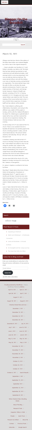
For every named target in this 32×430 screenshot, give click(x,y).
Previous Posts (22, 423)
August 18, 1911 (11, 301)
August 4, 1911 (24, 301)
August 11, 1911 (17, 297)
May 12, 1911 (12, 338)
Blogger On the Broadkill (16, 20)
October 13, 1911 (18, 361)
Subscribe (8, 272)
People (12, 416)
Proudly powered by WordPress (13, 284)
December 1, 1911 (18, 308)
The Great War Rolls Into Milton (17, 251)
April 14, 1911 (12, 289)
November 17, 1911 (17, 350)
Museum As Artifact (13, 419)
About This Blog (17, 404)
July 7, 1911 (12, 327)
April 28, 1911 (12, 293)
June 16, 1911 (23, 327)
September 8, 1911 (18, 395)
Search (23, 44)
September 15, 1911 (17, 380)
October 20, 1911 (18, 365)
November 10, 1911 (17, 346)
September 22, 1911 (17, 387)
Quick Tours (21, 416)
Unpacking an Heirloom (14, 231)
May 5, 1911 (23, 342)
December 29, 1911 (17, 319)
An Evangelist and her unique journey (18, 248)
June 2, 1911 (11, 331)
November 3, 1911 (18, 357)
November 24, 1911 (17, 353)
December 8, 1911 (12, 323)
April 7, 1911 (23, 293)
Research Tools (18, 408)
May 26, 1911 (12, 342)
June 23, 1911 (23, 331)
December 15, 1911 (17, 312)
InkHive (22, 287)
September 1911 (17, 384)
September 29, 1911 (17, 391)
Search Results (24, 372)
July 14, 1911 (24, 323)
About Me (25, 419)
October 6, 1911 (11, 372)
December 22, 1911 (17, 316)
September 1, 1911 (18, 376)
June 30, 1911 (12, 335)
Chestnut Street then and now (17, 304)
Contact (11, 423)
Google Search (22, 427)
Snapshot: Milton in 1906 (18, 412)
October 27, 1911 (18, 369)
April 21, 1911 (23, 289)
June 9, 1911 (23, 335)
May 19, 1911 (23, 338)
